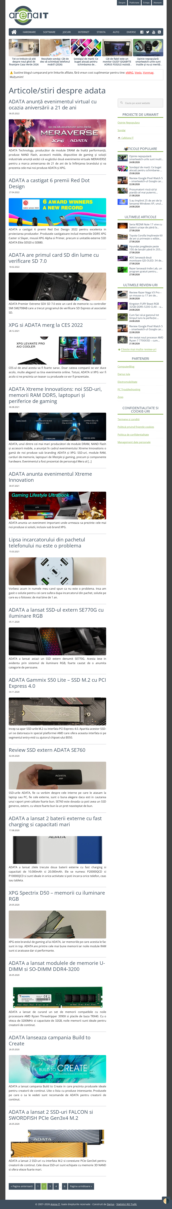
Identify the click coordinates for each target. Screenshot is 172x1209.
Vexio (138, 72)
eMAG (129, 72)
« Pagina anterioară (22, 1186)
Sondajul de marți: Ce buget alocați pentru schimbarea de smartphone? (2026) (86, 63)
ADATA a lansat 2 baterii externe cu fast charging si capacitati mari (55, 821)
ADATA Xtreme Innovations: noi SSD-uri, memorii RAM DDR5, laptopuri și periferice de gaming (55, 394)
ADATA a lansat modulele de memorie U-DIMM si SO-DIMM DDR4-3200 (57, 965)
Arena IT (31, 15)
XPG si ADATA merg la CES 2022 (46, 324)
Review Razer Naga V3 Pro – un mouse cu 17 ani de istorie (145, 295)
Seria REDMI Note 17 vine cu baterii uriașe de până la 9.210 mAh (145, 227)
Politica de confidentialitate (133, 434)
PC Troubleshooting (129, 389)
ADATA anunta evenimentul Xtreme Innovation (50, 476)
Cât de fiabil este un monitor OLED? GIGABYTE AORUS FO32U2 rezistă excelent (117, 63)
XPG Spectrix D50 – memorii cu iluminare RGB (57, 895)
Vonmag (148, 72)
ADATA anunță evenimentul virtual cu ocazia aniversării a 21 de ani (53, 104)
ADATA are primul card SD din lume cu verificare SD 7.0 (54, 257)
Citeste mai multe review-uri (138, 349)
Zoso (120, 397)
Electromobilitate (127, 381)
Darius (110, 1204)
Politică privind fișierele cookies (136, 426)
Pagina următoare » (81, 1186)
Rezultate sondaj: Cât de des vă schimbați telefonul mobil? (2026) (55, 61)
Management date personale (134, 442)
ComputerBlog (126, 366)
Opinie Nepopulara (129, 122)
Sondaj (121, 130)
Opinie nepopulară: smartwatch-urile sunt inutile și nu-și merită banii (148, 63)
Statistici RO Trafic (126, 1204)
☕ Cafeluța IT (126, 137)
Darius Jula (124, 374)
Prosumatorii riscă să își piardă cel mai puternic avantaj (143, 192)
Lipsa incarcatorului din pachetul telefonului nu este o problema (47, 542)
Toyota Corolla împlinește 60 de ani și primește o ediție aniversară (146, 238)
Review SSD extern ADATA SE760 (47, 749)
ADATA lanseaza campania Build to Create (50, 1040)
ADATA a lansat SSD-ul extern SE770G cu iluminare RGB (56, 612)
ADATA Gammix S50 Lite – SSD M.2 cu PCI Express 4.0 (57, 682)
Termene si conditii (129, 419)
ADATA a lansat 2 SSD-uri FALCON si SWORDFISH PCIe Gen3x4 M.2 (51, 1114)
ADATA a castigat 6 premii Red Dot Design (49, 183)
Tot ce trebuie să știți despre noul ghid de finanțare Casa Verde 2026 (24, 61)
